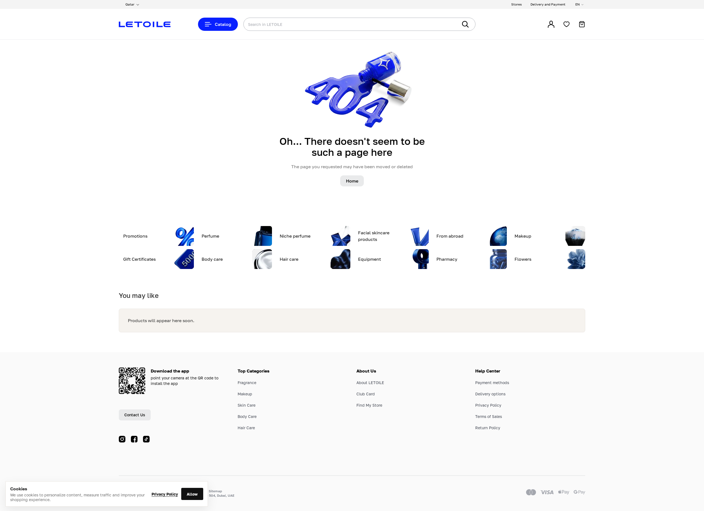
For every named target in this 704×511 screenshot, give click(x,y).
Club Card (365, 394)
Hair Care (246, 427)
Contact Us (134, 414)
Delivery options (490, 394)
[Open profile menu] (551, 24)
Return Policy (487, 427)
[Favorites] (566, 24)
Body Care (247, 416)
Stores (516, 4)
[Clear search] (445, 24)
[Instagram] (122, 439)
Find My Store (369, 405)
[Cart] (582, 24)
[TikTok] (146, 439)
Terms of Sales (488, 416)
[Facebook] (134, 439)
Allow (192, 494)
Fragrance (247, 382)
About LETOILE (370, 382)
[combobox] (340, 24)
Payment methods (492, 382)
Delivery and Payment (547, 4)
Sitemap (215, 491)
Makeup (245, 394)
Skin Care (246, 405)
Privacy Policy (165, 494)
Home (352, 181)
